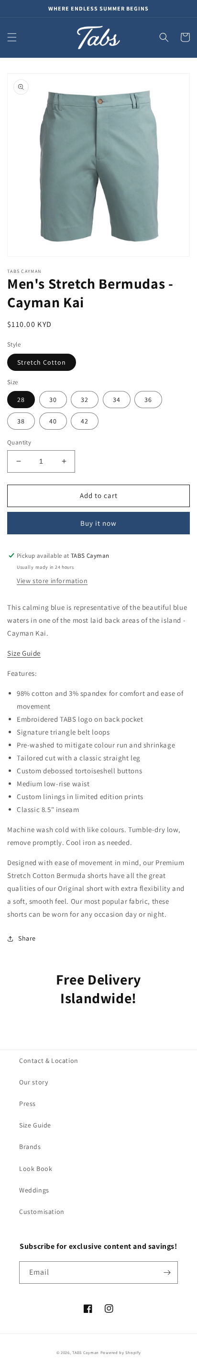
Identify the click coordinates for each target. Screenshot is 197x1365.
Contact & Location (48, 1060)
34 (116, 399)
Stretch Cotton (41, 362)
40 (53, 421)
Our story (33, 1082)
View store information (52, 580)
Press (27, 1103)
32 (84, 399)
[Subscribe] (166, 1272)
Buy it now (98, 523)
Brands (30, 1146)
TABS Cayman (85, 1352)
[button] (11, 37)
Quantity (19, 442)
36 (148, 399)
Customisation (42, 1211)
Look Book (35, 1168)
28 (21, 399)
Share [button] (27, 938)
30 (53, 399)
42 (84, 421)
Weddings (34, 1190)
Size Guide (35, 1125)
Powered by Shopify (120, 1352)
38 (21, 421)
